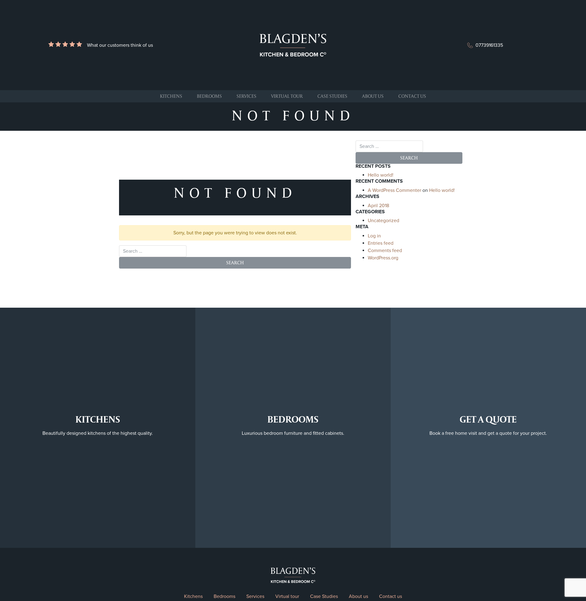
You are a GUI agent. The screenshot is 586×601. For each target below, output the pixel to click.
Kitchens (171, 96)
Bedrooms (209, 96)
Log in (374, 236)
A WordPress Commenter (394, 190)
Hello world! (380, 175)
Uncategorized (383, 221)
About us (373, 96)
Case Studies (332, 96)
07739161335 (489, 45)
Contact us (412, 96)
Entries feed (380, 243)
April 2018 (378, 206)
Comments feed (385, 250)
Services (246, 96)
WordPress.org (383, 258)
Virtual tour (287, 96)
